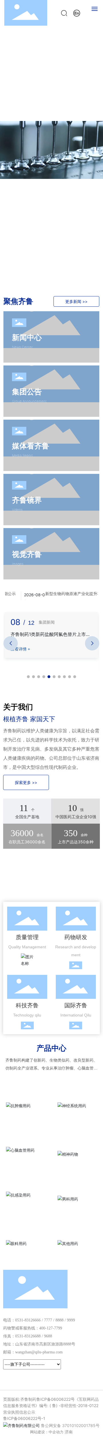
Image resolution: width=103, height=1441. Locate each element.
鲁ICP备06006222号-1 (24, 1418)
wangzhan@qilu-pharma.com (39, 1352)
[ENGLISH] (76, 12)
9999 (71, 1320)
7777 (48, 1320)
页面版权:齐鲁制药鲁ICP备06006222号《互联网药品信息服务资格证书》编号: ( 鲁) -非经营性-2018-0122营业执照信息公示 (51, 1405)
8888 (60, 1320)
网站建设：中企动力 (47, 1432)
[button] (95, 150)
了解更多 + (24, 51)
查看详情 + (20, 649)
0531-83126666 (28, 1320)
